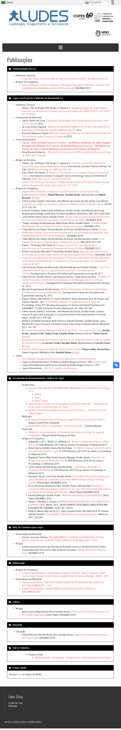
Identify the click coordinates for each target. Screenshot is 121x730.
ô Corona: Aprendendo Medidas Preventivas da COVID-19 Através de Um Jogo (62, 330)
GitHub (38, 394)
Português (95, 2)
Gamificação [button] (19, 563)
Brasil (10, 2)
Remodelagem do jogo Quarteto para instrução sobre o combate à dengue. (59, 359)
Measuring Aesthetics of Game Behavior (82, 495)
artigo (35, 198)
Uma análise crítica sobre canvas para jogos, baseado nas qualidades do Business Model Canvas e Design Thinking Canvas (68, 479)
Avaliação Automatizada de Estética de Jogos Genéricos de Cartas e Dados (65, 419)
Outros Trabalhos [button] (21, 648)
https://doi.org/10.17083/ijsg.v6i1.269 (52, 169)
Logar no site (15, 702)
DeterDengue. (100, 362)
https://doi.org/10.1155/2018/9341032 (51, 179)
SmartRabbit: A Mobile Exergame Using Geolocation (71, 514)
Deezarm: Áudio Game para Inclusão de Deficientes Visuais (51, 349)
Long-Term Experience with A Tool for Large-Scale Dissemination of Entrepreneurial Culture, (66, 270)
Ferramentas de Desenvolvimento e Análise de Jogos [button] (38, 378)
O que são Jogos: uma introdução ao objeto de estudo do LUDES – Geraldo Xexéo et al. (65, 78)
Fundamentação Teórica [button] (24, 69)
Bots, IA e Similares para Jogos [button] (28, 527)
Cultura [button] (16, 602)
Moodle (12, 706)
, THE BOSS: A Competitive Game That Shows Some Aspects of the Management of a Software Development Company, (66, 280)
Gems (37, 397)
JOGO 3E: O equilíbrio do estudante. (60, 368)
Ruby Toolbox (41, 400)
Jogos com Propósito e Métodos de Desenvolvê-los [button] (38, 98)
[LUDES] (38, 17)
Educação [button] (17, 625)
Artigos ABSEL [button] (20, 668)
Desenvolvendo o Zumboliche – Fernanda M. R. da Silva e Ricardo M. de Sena (72, 658)
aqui (19, 674)
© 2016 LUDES (12, 722)
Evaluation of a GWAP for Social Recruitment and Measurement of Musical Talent (62, 204)
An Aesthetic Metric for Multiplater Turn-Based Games (55, 426)
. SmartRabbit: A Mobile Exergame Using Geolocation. (71, 302)
